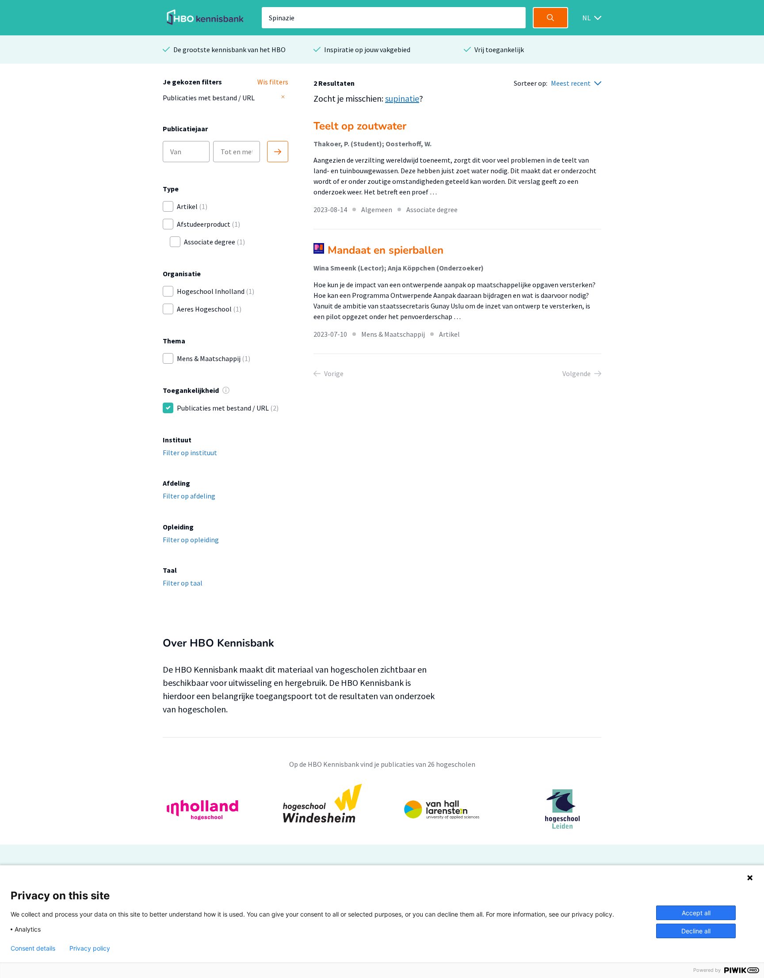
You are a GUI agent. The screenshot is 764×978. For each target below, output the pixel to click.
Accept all (696, 913)
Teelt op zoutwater (359, 126)
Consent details (33, 948)
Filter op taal (182, 583)
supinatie (402, 98)
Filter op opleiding (191, 540)
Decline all (696, 931)
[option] (382, 809)
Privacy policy (89, 948)
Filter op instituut (190, 453)
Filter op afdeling (189, 496)
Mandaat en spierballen (385, 250)
